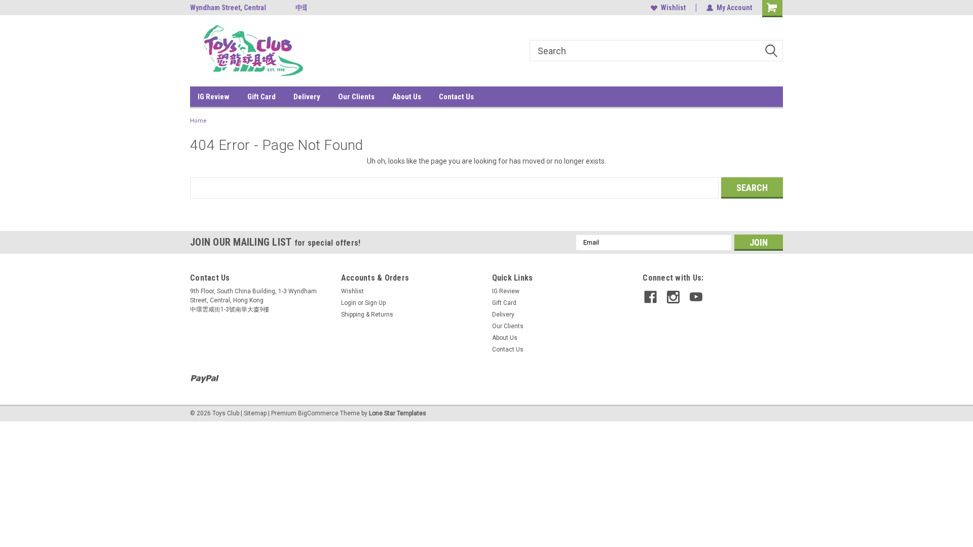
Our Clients (356, 96)
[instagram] (673, 297)
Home (198, 121)
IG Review (214, 96)
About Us (406, 96)
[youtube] (696, 297)
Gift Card (261, 96)
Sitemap (255, 413)
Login (348, 302)
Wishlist (673, 8)
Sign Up (375, 302)
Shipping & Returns (367, 314)
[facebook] (650, 297)
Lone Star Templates (397, 413)
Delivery (306, 96)
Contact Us (456, 96)
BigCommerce (318, 413)
